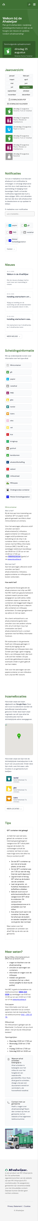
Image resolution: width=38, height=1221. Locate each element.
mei (12, 83)
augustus (26, 87)
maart (12, 79)
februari (26, 76)
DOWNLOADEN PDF (18, 100)
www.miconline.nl (14, 559)
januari (12, 76)
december (26, 95)
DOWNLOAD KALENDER (19, 104)
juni (26, 83)
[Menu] (34, 4)
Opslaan (11, 249)
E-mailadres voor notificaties (16, 209)
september (12, 91)
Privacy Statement (15, 1206)
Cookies (27, 1206)
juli (12, 87)
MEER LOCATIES (14, 809)
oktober (26, 91)
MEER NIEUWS (13, 336)
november (12, 95)
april (26, 79)
